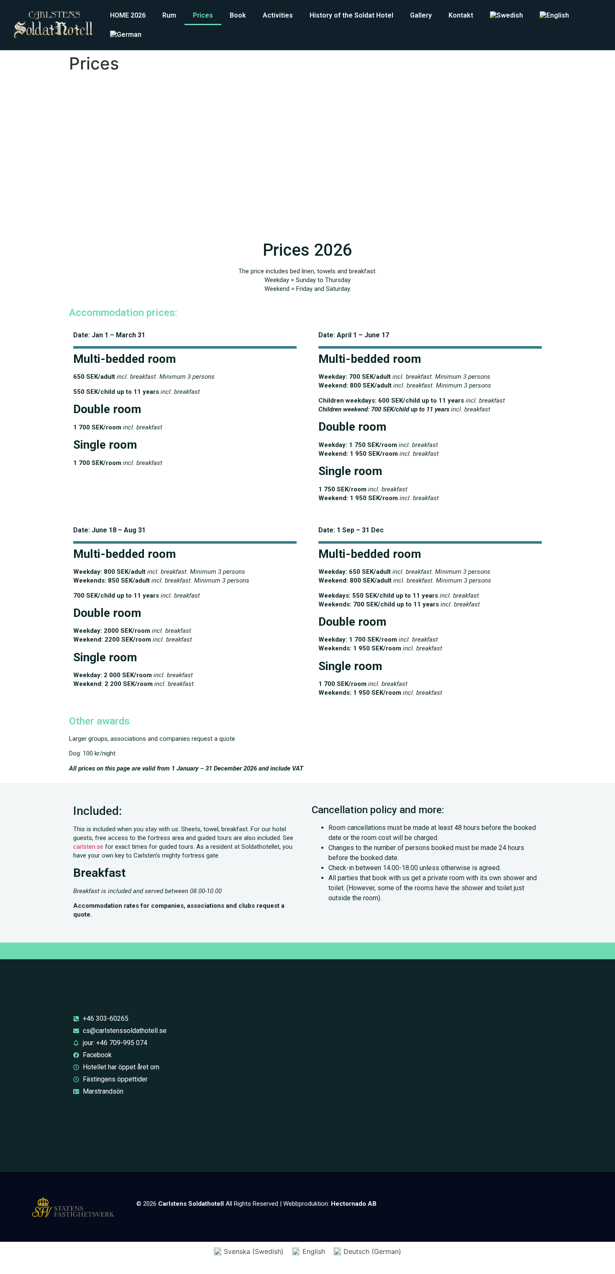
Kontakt (460, 15)
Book (238, 15)
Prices (203, 15)
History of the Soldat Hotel (351, 15)
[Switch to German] (126, 34)
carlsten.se (88, 846)
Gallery (421, 15)
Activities (278, 15)
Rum (169, 15)
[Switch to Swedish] (506, 15)
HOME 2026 (128, 15)
